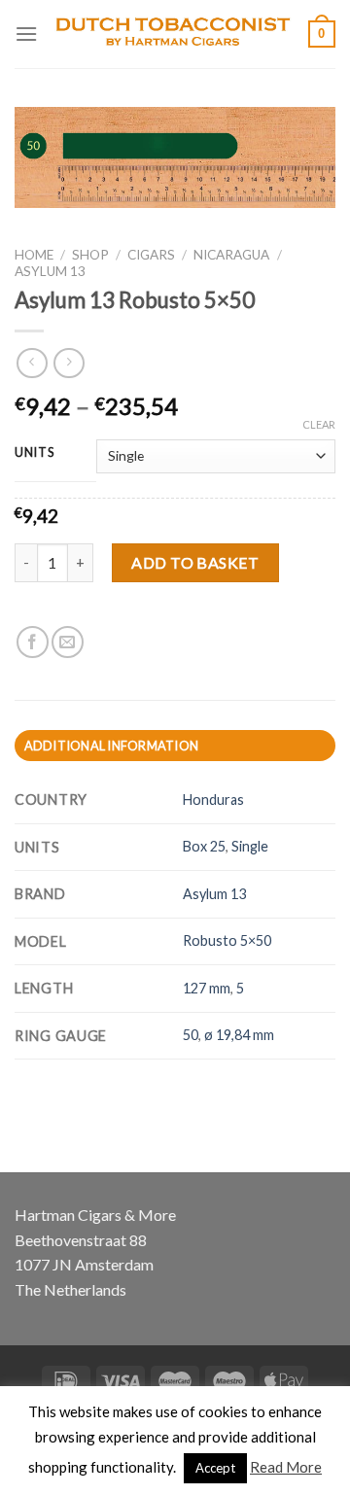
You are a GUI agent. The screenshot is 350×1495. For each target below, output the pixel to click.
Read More (286, 1467)
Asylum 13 (50, 271)
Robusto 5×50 (227, 940)
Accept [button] (215, 1468)
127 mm (206, 988)
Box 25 (204, 846)
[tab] (175, 745)
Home (34, 254)
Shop (90, 254)
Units (35, 453)
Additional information (111, 745)
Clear (318, 424)
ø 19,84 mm (239, 1034)
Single (249, 846)
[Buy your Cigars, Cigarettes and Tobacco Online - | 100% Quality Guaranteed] (173, 34)
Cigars (151, 254)
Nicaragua (231, 254)
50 (190, 1034)
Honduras (213, 799)
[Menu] (26, 33)
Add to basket (195, 562)
